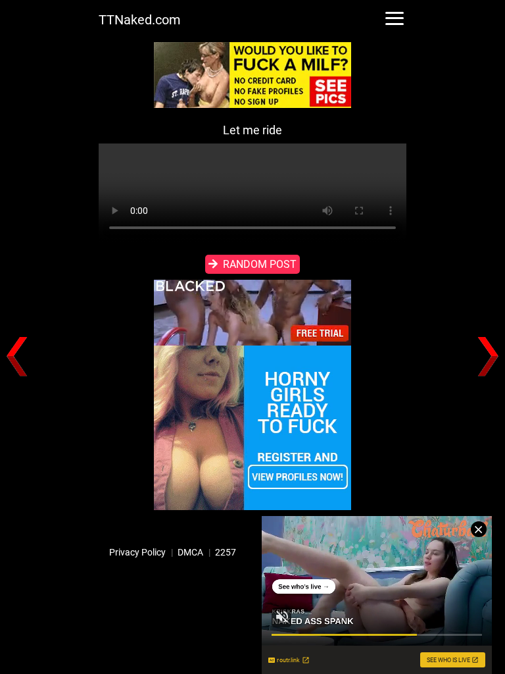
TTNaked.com (140, 20)
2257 (225, 552)
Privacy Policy (137, 552)
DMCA (190, 552)
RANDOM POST (260, 264)
